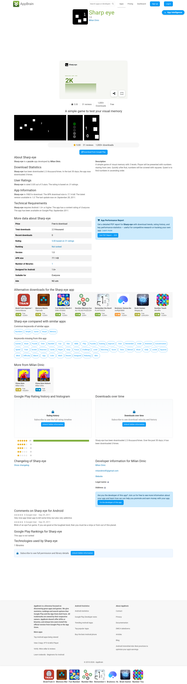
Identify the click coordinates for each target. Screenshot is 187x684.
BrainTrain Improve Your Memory (24, 308)
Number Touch (160, 308)
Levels (154, 350)
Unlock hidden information (52, 424)
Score (114, 350)
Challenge (86, 350)
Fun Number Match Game (63, 308)
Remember (129, 344)
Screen (34, 350)
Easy (68, 350)
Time (43, 344)
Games (18, 344)
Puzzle (34, 344)
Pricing (130, 4)
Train (26, 350)
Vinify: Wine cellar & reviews (44, 649)
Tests (122, 350)
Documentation (122, 623)
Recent (68, 356)
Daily (146, 350)
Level (95, 350)
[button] (134, 482)
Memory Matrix (41, 308)
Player (60, 350)
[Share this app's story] (114, 93)
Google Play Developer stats (86, 617)
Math (60, 356)
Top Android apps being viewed (46, 637)
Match (35, 356)
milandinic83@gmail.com (106, 471)
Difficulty (26, 356)
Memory (53, 332)
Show (138, 350)
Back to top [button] (181, 661)
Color (52, 356)
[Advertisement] (90, 43)
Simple (28, 332)
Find (120, 344)
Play (84, 344)
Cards (52, 350)
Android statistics (82, 611)
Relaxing (87, 356)
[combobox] (100, 4)
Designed (77, 356)
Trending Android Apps (84, 623)
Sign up (155, 4)
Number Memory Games (83, 308)
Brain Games (140, 308)
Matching (104, 350)
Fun (59, 344)
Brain (26, 344)
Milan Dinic (36, 365)
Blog (117, 640)
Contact (119, 611)
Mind (18, 356)
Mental (130, 350)
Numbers (19, 332)
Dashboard (141, 4)
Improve (111, 344)
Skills (76, 344)
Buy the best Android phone (86, 634)
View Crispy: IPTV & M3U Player (46, 643)
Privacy (119, 617)
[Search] (113, 4)
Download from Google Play (94, 152)
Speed (18, 350)
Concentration (160, 344)
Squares (163, 350)
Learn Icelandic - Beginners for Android (49, 655)
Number (51, 344)
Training (102, 344)
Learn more (107, 230)
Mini (96, 356)
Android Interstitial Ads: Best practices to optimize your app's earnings (132, 647)
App (44, 356)
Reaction (43, 350)
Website (99, 476)
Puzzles (93, 344)
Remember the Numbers (103, 308)
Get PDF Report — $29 (108, 235)
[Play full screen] (122, 93)
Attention (148, 344)
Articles (119, 634)
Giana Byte (20, 383)
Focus (76, 350)
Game (36, 332)
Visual (44, 332)
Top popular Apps (82, 629)
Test (68, 344)
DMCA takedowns (123, 629)
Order (139, 344)
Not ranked (57, 246)
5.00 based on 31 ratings (63, 241)
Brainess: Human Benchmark (123, 308)
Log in (168, 4)
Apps (121, 4)
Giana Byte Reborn (43, 383)
